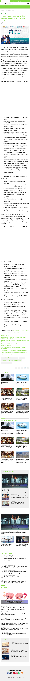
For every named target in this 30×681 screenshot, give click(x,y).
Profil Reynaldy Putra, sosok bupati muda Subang (16, 576)
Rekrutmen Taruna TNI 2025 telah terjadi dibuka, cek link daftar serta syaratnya (16, 567)
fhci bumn (22, 357)
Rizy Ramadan (7, 23)
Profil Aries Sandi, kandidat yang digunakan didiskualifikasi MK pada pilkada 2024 (15, 582)
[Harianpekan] (9, 4)
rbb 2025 (4, 360)
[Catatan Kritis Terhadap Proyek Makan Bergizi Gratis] (7, 406)
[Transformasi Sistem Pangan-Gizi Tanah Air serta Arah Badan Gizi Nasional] (7, 391)
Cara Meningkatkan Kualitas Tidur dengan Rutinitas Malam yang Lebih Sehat (13, 634)
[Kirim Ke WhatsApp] (28, 368)
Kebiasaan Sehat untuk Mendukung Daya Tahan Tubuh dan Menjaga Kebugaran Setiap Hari (14, 629)
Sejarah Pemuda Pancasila (10, 562)
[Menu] (2, 4)
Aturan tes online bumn (7, 357)
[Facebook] (8, 673)
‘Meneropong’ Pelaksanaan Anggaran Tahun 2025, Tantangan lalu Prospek (13, 338)
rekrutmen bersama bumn (14, 360)
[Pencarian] (28, 4)
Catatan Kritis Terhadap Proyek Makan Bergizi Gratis (14, 350)
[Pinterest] (14, 673)
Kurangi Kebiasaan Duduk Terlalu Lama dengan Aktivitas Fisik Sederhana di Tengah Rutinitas (22, 546)
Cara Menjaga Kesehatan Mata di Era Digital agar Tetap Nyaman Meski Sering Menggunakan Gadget (14, 624)
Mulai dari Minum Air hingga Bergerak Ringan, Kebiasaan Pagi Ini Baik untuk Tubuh (19, 650)
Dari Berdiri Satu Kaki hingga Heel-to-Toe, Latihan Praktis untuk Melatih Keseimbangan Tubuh (6, 546)
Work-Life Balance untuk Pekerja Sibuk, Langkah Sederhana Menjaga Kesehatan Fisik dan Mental (19, 657)
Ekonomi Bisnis (4, 13)
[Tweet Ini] (19, 368)
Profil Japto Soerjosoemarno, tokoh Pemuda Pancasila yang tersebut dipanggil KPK (15, 572)
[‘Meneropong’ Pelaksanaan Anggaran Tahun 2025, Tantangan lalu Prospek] (7, 377)
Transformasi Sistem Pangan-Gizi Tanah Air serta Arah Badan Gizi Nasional (14, 344)
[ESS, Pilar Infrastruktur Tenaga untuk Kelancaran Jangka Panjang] (22, 377)
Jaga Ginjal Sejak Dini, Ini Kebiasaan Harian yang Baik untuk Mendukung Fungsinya (14, 613)
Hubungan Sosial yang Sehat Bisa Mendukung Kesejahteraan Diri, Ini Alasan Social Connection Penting (19, 496)
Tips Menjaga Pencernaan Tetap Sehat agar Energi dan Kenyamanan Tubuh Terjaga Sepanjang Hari (14, 618)
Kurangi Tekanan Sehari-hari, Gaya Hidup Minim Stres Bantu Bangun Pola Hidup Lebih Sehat (19, 644)
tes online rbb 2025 (6, 363)
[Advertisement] (15, 100)
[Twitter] (11, 673)
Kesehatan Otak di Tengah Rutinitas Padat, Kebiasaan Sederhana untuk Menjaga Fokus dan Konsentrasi (14, 608)
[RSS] (22, 673)
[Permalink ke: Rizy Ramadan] (2, 23)
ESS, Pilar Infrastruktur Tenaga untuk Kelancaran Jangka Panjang (15, 341)
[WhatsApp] (19, 673)
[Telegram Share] (25, 368)
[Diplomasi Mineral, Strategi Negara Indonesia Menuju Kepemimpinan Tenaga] (22, 406)
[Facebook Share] (16, 368)
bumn (16, 357)
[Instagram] (16, 673)
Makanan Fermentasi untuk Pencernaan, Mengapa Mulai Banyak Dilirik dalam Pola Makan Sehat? (19, 503)
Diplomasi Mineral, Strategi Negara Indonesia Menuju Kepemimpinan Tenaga (14, 353)
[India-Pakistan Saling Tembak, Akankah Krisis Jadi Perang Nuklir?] (22, 391)
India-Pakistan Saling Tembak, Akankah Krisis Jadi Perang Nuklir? (13, 348)
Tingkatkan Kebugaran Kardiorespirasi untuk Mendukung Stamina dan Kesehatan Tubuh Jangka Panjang (14, 491)
